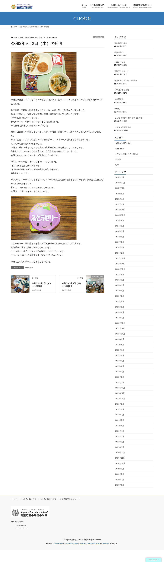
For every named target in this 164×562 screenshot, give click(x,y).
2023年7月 (119, 285)
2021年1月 (119, 447)
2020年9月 (119, 469)
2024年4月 (119, 237)
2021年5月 (119, 426)
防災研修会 (118, 52)
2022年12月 (120, 323)
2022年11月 (120, 328)
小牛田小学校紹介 (29, 499)
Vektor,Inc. (105, 543)
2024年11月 (120, 210)
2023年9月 (119, 274)
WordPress (59, 543)
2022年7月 (119, 350)
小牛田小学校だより (48, 499)
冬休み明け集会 (120, 43)
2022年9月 (119, 339)
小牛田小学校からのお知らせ (127, 154)
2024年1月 (119, 253)
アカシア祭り (119, 62)
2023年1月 (119, 318)
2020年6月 (119, 485)
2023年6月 (119, 291)
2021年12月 (120, 388)
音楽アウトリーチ (121, 71)
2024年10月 (120, 215)
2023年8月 (119, 280)
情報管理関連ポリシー (69, 499)
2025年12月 (120, 183)
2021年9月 (119, 404)
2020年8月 (119, 474)
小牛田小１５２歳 (121, 90)
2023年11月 (120, 264)
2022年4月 (119, 366)
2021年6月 (119, 420)
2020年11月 (120, 458)
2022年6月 (119, 355)
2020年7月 (119, 480)
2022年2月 (119, 377)
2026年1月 (119, 177)
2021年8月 (119, 409)
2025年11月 (120, 188)
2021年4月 (119, 431)
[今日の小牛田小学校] (20, 281)
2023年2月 (119, 312)
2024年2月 (119, 247)
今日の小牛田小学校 (123, 143)
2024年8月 (119, 226)
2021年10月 (120, 399)
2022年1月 (119, 382)
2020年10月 (120, 463)
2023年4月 (119, 301)
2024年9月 (119, 220)
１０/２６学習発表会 (122, 127)
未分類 (118, 159)
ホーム (15, 499)
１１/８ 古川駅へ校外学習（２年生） (129, 118)
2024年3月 (119, 242)
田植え (117, 109)
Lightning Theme (72, 543)
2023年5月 (119, 296)
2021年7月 (119, 415)
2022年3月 (119, 372)
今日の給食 (98, 37)
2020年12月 (120, 452)
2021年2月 (119, 442)
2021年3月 (119, 436)
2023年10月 (120, 269)
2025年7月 (119, 199)
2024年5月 (119, 231)
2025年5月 (119, 204)
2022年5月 (119, 361)
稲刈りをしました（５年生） (126, 80)
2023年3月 (119, 307)
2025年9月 (119, 194)
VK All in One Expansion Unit (90, 543)
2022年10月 (120, 334)
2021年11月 (120, 393)
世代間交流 (118, 99)
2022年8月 (119, 345)
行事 (117, 165)
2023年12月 (120, 258)
